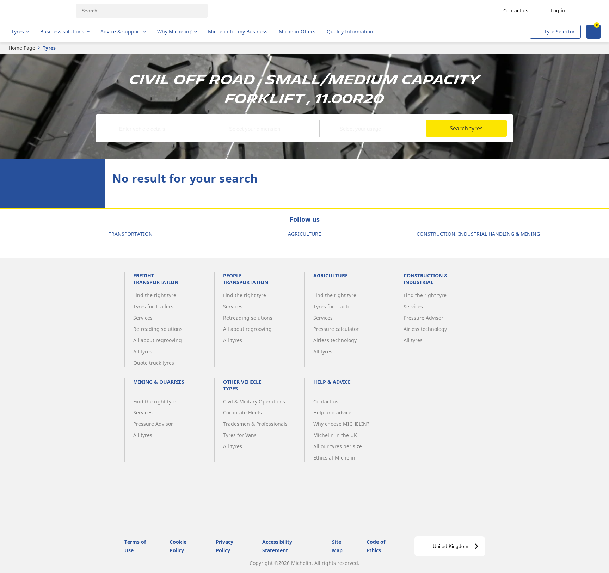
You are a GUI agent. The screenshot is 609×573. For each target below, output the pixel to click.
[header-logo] (39, 10)
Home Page (21, 47)
